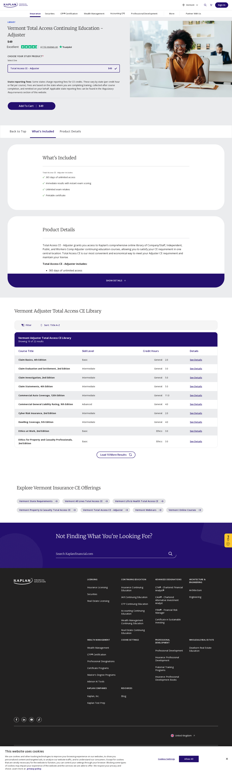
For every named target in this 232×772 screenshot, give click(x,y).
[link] (16, 719)
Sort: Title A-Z (52, 325)
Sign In (221, 4)
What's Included (43, 131)
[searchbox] (116, 554)
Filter (28, 325)
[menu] (117, 13)
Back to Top (18, 131)
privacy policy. (34, 768)
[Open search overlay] (205, 5)
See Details (196, 359)
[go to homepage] (50, 581)
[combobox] (190, 5)
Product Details (70, 131)
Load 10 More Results (113, 454)
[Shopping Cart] (211, 5)
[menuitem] (35, 13)
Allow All (188, 758)
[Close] (226, 758)
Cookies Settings (166, 758)
